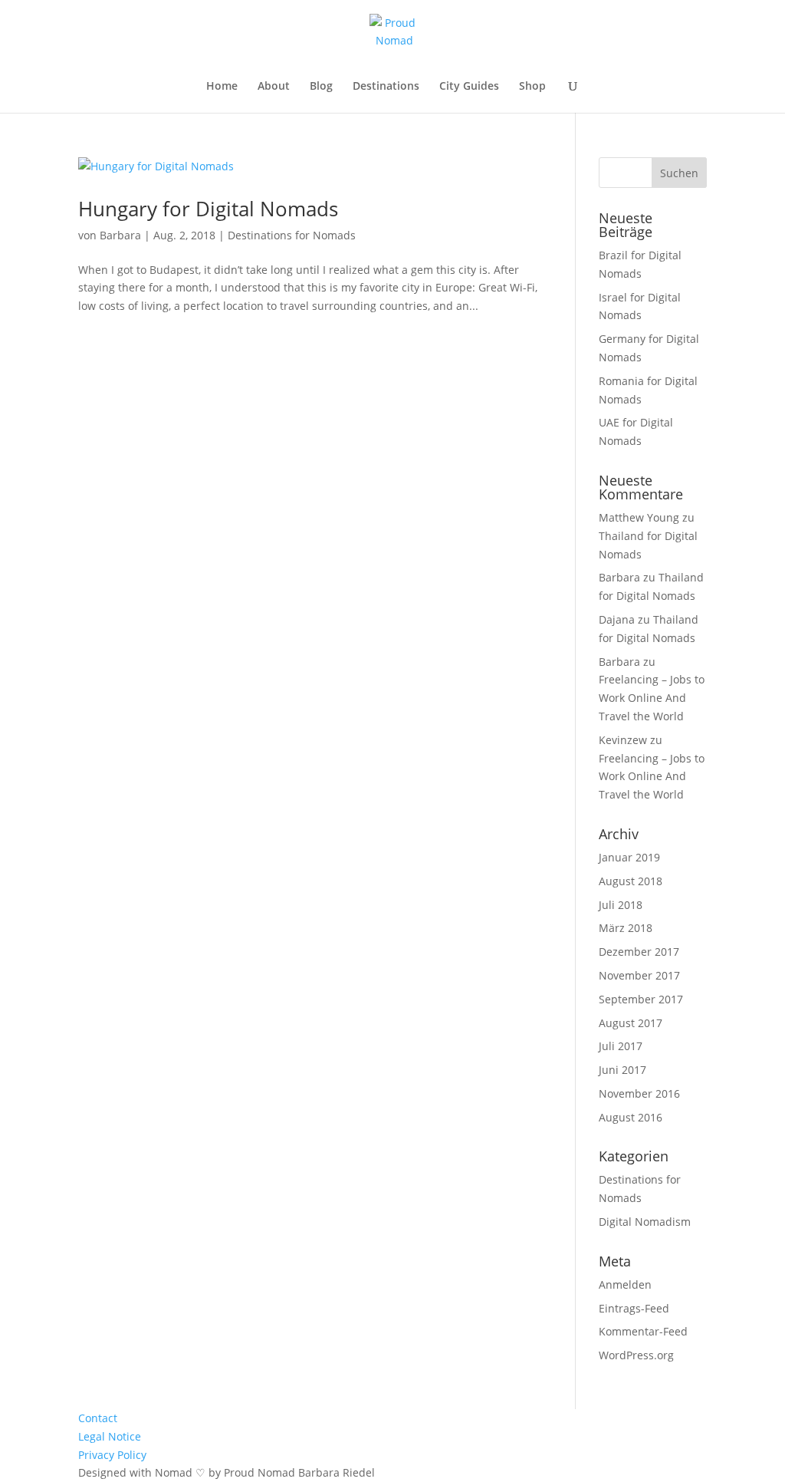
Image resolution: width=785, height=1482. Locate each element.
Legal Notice (109, 1436)
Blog (321, 87)
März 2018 (625, 927)
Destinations (386, 87)
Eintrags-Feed (634, 1308)
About (274, 87)
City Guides (469, 87)
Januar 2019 (629, 857)
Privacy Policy (112, 1454)
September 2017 (641, 999)
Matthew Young (639, 517)
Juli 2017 (620, 1046)
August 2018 (630, 881)
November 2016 (639, 1093)
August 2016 (630, 1117)
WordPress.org (636, 1355)
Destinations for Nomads (292, 235)
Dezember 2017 (639, 951)
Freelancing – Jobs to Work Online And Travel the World (652, 697)
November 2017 (639, 975)
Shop (532, 87)
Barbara (120, 235)
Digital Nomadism (645, 1221)
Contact (97, 1418)
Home (222, 87)
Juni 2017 (622, 1069)
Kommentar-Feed (643, 1331)
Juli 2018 (620, 904)
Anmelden (625, 1284)
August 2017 (630, 1023)
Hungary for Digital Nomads (208, 208)
